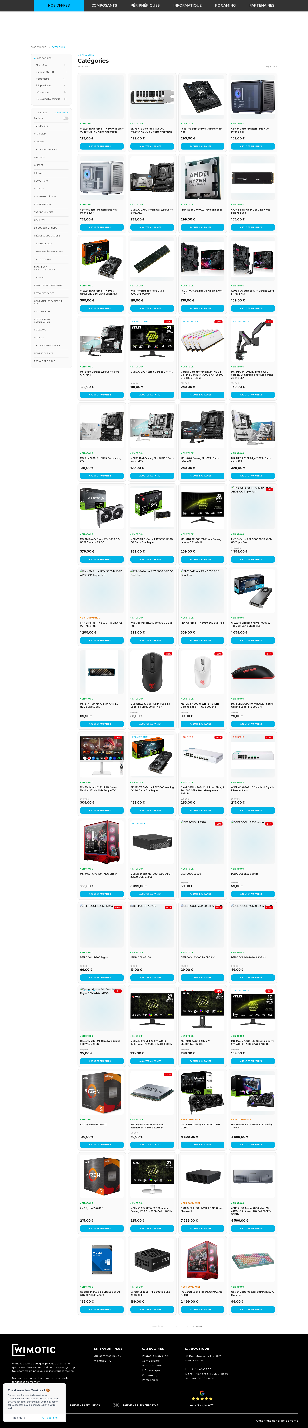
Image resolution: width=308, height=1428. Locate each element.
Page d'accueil (39, 47)
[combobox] (154, 19)
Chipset (38, 165)
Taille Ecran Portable (47, 345)
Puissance (40, 330)
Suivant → (199, 1326)
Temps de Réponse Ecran (48, 251)
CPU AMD (39, 188)
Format (38, 173)
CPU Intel (39, 220)
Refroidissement (44, 293)
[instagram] (272, 19)
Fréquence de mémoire (47, 236)
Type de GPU (41, 126)
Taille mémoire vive (45, 149)
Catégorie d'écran (45, 196)
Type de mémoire (43, 212)
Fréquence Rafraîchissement (44, 268)
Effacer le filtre (61, 112)
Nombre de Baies (43, 353)
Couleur (39, 141)
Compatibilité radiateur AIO (48, 302)
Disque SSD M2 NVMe (45, 228)
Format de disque (44, 361)
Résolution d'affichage (48, 285)
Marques (39, 157)
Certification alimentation (42, 320)
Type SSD (39, 277)
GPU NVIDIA (40, 134)
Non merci (19, 1417)
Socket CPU (41, 181)
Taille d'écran (42, 259)
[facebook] (262, 19)
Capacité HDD (42, 311)
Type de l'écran (43, 243)
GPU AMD (39, 337)
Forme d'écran (42, 204)
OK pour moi (50, 1417)
